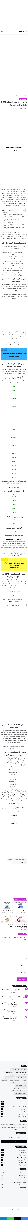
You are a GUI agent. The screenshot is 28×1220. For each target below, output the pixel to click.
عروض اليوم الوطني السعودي (20, 1088)
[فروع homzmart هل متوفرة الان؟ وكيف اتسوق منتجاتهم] (22, 991)
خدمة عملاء (24, 1080)
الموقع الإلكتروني (23, 972)
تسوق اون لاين (18, 95)
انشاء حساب (23, 1074)
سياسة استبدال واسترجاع (15, 1080)
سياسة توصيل (4, 1080)
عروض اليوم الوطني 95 (15, 1082)
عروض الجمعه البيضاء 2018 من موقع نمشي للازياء (15, 224)
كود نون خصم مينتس (9, 222)
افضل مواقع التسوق (20, 859)
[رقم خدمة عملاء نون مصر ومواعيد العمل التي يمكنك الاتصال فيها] (22, 1019)
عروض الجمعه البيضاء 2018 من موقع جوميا (13, 225)
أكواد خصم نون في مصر (9, 217)
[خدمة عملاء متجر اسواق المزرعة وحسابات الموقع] (7, 905)
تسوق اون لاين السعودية (21, 1077)
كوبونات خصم (23, 1104)
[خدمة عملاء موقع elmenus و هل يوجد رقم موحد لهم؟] (22, 998)
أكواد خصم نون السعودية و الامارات (12, 219)
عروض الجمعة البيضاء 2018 (9, 212)
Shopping (8, 800)
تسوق (9, 859)
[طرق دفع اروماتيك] (21, 905)
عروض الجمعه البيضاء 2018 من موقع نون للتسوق (15, 216)
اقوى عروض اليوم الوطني (21, 1072)
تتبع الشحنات (16, 1074)
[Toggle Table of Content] (23, 210)
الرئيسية (24, 95)
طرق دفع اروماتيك (23, 910)
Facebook (14, 815)
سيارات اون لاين (22, 1111)
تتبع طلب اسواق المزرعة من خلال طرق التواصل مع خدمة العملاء (21, 926)
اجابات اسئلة (23, 1069)
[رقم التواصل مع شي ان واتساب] (7, 919)
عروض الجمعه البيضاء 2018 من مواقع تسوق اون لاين (14, 228)
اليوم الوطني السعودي (9, 1072)
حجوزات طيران (22, 1114)
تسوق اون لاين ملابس (19, 862)
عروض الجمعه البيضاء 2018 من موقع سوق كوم (14, 214)
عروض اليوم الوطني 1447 (21, 1085)
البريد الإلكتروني (23, 965)
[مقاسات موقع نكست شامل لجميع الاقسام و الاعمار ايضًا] (22, 1005)
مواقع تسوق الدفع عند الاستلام (20, 1093)
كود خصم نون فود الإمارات (10, 220)
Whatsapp (14, 823)
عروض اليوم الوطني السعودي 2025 (19, 1090)
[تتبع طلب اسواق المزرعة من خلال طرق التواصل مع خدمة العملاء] (21, 919)
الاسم (25, 958)
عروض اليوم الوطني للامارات (19, 1116)
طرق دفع (24, 1082)
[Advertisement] (14, 14)
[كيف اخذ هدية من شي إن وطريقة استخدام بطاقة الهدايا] (22, 1012)
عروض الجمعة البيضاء (21, 1109)
